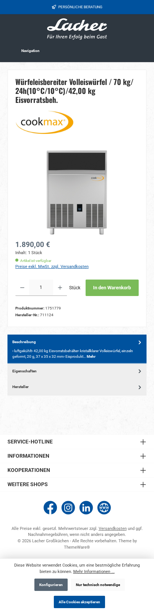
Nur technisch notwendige (98, 585)
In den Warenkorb (112, 287)
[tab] (77, 349)
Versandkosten (113, 528)
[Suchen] (101, 49)
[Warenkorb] (140, 50)
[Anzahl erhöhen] (60, 288)
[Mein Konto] (120, 49)
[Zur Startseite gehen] (77, 29)
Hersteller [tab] (20, 387)
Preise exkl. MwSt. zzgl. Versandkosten (52, 266)
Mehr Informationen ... (94, 571)
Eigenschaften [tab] (24, 371)
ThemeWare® (77, 547)
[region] (77, 192)
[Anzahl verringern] (22, 288)
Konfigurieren (51, 585)
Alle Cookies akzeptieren (79, 602)
